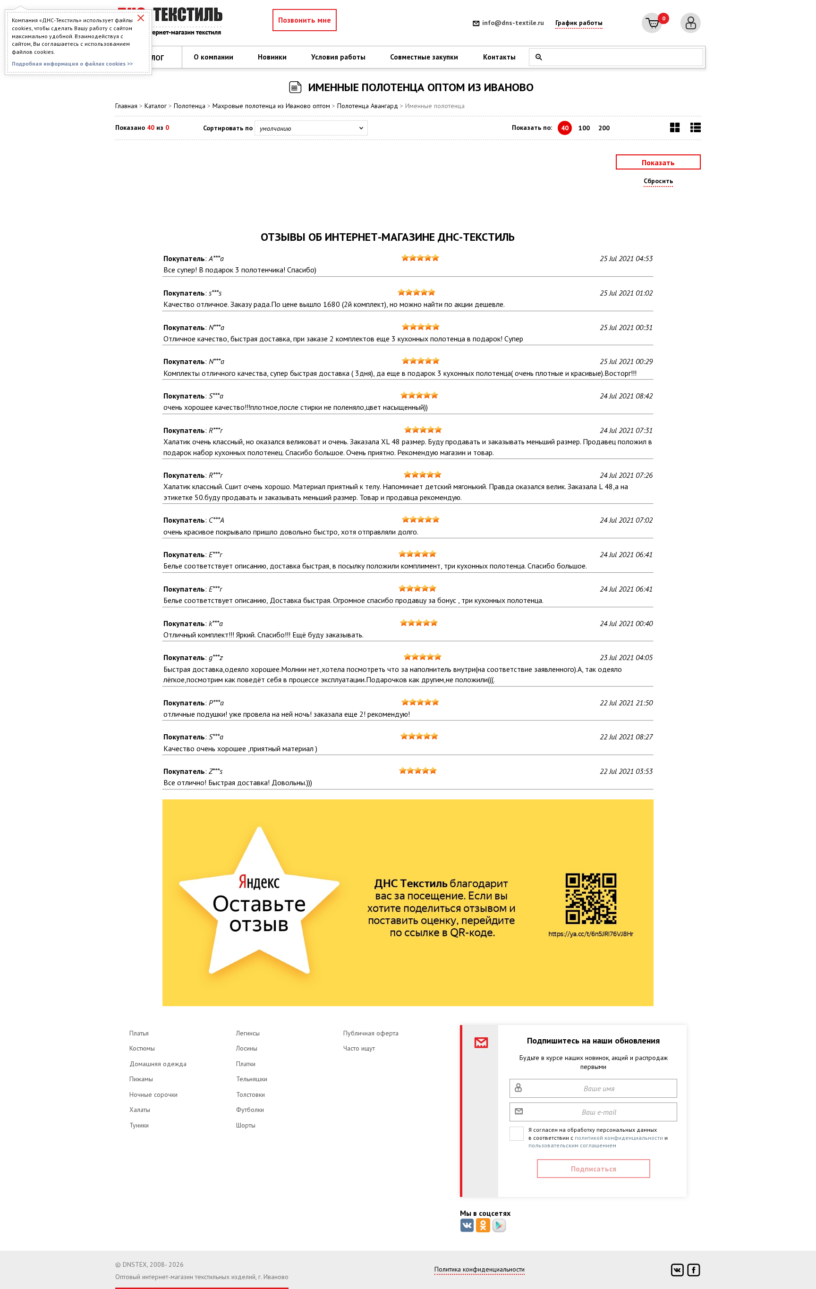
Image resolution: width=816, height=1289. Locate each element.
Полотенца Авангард (367, 106)
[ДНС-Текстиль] (172, 23)
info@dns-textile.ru (513, 22)
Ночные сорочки (153, 1094)
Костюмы (142, 1048)
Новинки (272, 56)
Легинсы (248, 1033)
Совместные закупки (424, 56)
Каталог (155, 106)
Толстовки (250, 1094)
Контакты (499, 56)
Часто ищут (359, 1048)
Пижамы (141, 1079)
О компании (213, 56)
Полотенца (189, 106)
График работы (579, 22)
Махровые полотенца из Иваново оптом (271, 106)
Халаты (139, 1109)
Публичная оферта (371, 1033)
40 (565, 128)
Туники (139, 1125)
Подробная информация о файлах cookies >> (72, 63)
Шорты (245, 1125)
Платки (245, 1064)
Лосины (246, 1048)
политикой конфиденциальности (619, 1137)
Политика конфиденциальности (479, 1269)
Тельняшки (251, 1079)
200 (604, 128)
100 (584, 128)
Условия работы (338, 56)
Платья (139, 1033)
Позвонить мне (304, 20)
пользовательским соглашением (572, 1145)
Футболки (250, 1109)
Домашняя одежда (158, 1064)
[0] (652, 23)
